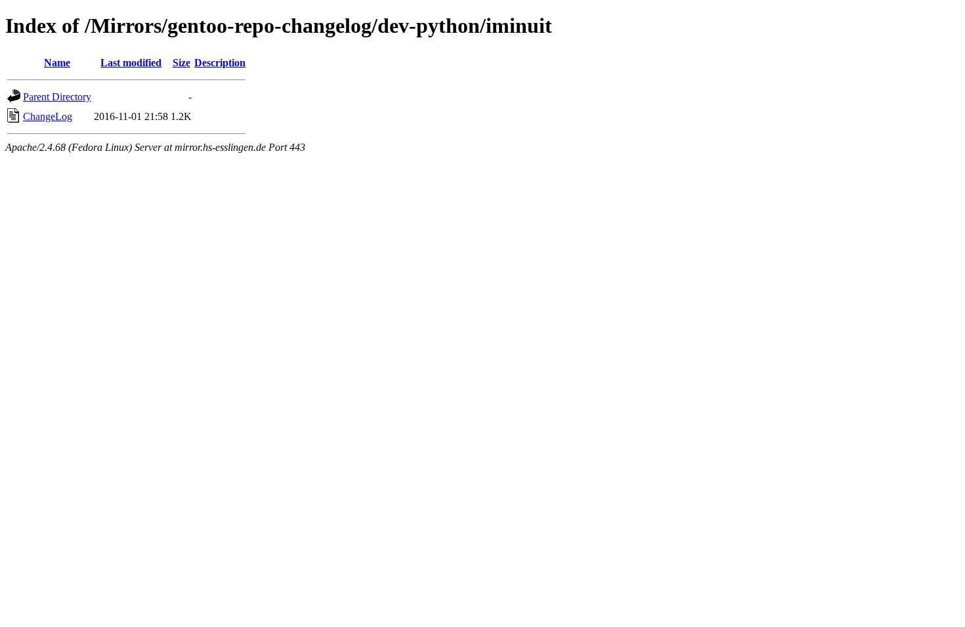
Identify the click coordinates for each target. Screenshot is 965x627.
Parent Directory (57, 96)
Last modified (130, 62)
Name (57, 62)
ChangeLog (47, 116)
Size (181, 62)
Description (220, 62)
